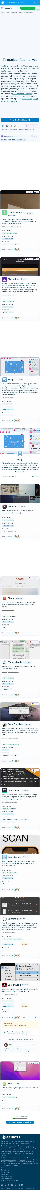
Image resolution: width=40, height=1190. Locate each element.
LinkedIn (3, 1163)
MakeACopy (27, 99)
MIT (15, 233)
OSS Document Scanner (22, 93)
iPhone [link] (14, 140)
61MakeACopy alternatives (9, 295)
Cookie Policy (5, 1174)
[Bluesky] (12, 1185)
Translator (5, 750)
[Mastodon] (9, 1185)
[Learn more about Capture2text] (4, 985)
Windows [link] (4, 140)
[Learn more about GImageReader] (4, 662)
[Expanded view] (32, 136)
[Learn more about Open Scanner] (4, 857)
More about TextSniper (19, 120)
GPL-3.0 (16, 744)
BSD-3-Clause (18, 939)
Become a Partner (6, 1178)
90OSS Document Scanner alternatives (12, 226)
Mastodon (11, 1162)
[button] (30, 213)
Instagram (29, 1162)
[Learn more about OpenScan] (4, 919)
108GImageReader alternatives (10, 672)
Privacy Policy (5, 1172)
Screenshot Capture (8, 409)
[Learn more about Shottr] (4, 598)
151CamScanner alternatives (9, 802)
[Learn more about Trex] (4, 1083)
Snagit (35, 99)
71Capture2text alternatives (9, 994)
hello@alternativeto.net (8, 1160)
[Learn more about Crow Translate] (4, 724)
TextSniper (5, 66)
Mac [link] (9, 140)
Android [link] (20, 140)
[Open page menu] (38, 3)
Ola (14, 1146)
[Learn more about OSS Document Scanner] (4, 212)
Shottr (15, 101)
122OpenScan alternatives (9, 932)
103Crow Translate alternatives (10, 738)
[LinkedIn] (22, 1185)
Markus (20, 1146)
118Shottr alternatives (8, 610)
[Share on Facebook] (3, 126)
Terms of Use (5, 1170)
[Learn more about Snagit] (4, 379)
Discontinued (8, 1023)
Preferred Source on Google (9, 1180)
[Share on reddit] (11, 126)
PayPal (16, 1165)
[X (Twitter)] (5, 1185)
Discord (22, 1160)
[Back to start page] (3, 2)
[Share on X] (7, 126)
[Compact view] (34, 136)
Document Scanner (8, 238)
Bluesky (17, 1162)
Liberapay (9, 1165)
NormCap (5, 101)
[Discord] (2, 1185)
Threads (22, 1162)
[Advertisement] (20, 34)
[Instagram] (19, 1185)
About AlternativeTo (7, 1176)
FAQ (2, 1168)
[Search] (34, 2)
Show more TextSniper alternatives (20, 1122)
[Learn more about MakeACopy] (4, 279)
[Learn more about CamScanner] (4, 790)
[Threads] (15, 1185)
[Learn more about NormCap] (4, 506)
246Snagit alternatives (8, 397)
